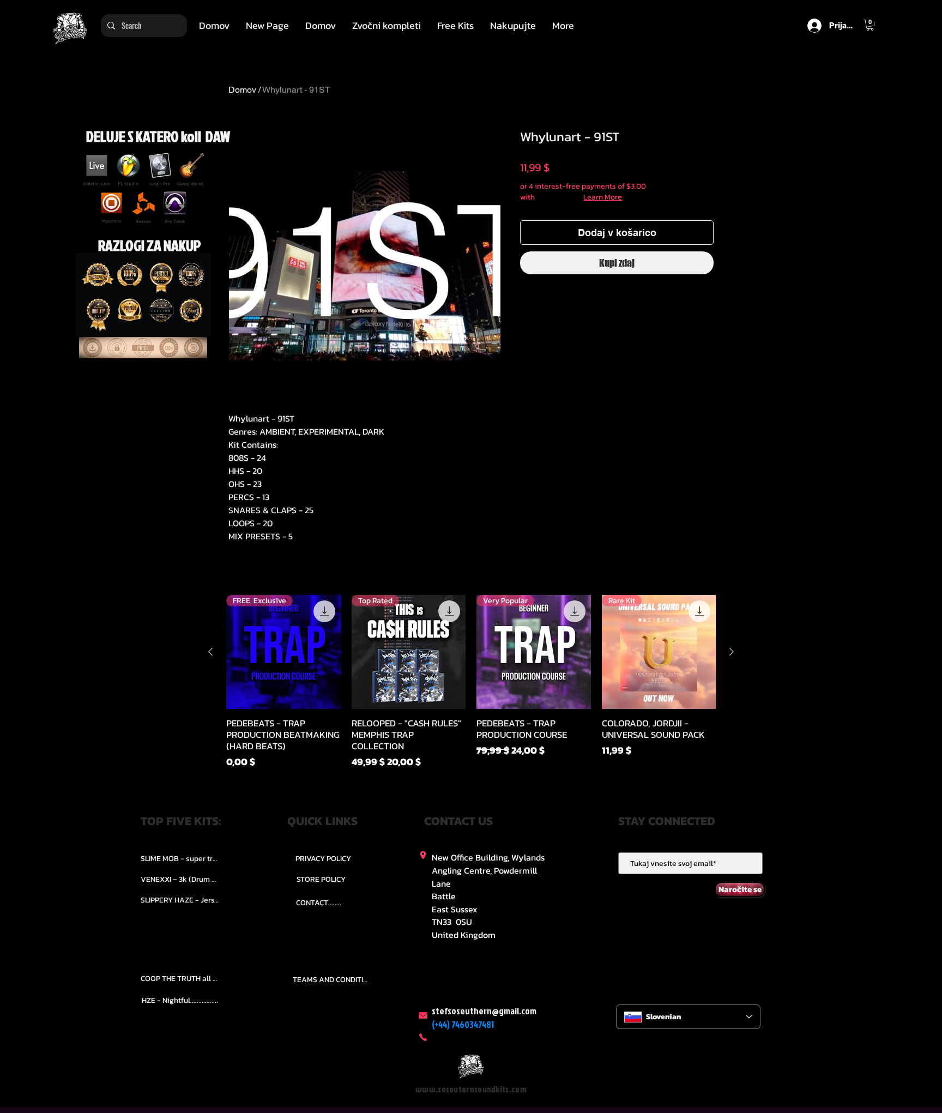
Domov (242, 90)
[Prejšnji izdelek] (210, 651)
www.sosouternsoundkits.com (471, 1089)
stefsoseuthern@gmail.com (484, 1010)
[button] (386, 26)
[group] (471, 682)
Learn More (602, 197)
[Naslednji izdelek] (731, 651)
